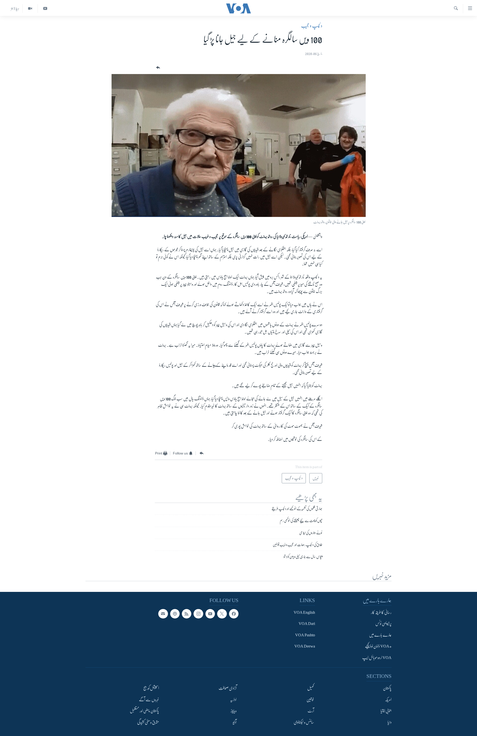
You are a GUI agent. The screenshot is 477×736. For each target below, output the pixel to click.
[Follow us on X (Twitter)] (222, 613)
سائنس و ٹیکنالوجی (304, 722)
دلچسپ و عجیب (311, 26)
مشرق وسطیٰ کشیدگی (148, 722)
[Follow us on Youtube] (210, 613)
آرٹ (311, 711)
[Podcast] (175, 613)
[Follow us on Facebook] (233, 613)
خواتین (310, 699)
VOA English (304, 612)
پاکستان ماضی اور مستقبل (144, 711)
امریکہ (388, 699)
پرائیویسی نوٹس (383, 624)
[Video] (30, 8)
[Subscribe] (163, 613)
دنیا (390, 722)
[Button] (157, 67)
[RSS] (186, 613)
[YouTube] (45, 8)
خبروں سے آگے (149, 699)
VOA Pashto (305, 635)
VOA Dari (307, 624)
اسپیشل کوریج (151, 688)
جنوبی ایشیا (386, 711)
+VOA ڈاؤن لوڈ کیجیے (378, 646)
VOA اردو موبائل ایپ (377, 657)
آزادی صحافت (228, 688)
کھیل (310, 688)
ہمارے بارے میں (380, 635)
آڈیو (235, 722)
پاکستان (387, 688)
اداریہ (233, 699)
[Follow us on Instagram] (198, 613)
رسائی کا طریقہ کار (381, 612)
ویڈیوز (234, 711)
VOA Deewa (304, 646)
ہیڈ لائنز (15, 8)
